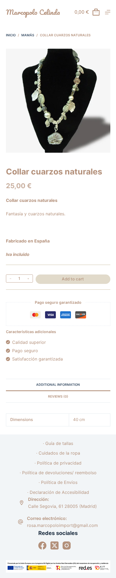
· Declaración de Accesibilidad (58, 492)
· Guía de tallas (58, 443)
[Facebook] (42, 545)
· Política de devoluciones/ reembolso (58, 472)
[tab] (58, 385)
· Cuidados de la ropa (58, 453)
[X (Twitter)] (54, 545)
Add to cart (73, 278)
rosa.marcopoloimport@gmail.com (62, 525)
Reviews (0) (58, 396)
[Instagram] (67, 545)
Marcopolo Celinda (33, 12)
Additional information (58, 385)
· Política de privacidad (58, 463)
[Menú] (107, 12)
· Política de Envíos (58, 482)
